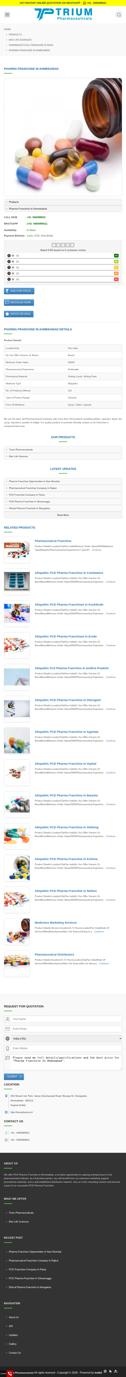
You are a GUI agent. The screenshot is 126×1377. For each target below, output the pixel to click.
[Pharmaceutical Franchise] (17, 550)
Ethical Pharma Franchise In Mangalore (29, 508)
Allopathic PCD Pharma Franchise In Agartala (66, 731)
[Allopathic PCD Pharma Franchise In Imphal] (17, 773)
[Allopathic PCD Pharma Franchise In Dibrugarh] (17, 709)
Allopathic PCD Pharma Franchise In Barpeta (66, 795)
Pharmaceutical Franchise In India (31, 45)
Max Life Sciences (20, 39)
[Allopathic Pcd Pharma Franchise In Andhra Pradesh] (17, 677)
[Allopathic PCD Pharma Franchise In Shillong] (17, 836)
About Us (14, 1317)
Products (15, 34)
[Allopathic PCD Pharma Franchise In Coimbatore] (17, 582)
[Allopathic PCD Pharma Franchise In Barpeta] (17, 804)
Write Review (20, 313)
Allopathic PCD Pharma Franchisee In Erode (66, 636)
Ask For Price (20, 290)
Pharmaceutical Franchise (53, 541)
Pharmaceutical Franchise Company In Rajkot (33, 488)
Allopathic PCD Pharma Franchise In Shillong (66, 827)
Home (7, 29)
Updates (13, 1335)
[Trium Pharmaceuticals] (63, 14)
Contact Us (15, 1352)
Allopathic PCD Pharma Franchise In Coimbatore (69, 573)
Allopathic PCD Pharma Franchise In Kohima (66, 859)
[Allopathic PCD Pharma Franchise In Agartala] (17, 741)
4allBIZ (98, 1372)
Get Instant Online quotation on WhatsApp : (63, 2)
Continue (96, 550)
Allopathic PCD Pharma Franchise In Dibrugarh (68, 700)
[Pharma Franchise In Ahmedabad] (63, 137)
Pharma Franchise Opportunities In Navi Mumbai (34, 481)
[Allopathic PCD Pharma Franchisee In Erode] (17, 645)
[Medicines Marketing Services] (17, 932)
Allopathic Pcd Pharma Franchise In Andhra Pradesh (72, 668)
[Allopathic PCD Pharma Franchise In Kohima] (17, 868)
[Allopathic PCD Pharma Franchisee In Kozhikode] (17, 613)
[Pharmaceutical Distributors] (17, 963)
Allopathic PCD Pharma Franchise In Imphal (65, 763)
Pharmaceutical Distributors (54, 954)
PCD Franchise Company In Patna (27, 494)
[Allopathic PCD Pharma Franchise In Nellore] (17, 900)
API (11, 1326)
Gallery (13, 1343)
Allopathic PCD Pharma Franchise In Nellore (66, 891)
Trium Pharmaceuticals (21, 449)
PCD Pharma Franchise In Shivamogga (29, 501)
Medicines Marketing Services (56, 922)
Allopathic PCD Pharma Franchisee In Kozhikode (69, 604)
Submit (12, 1076)
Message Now (20, 302)
